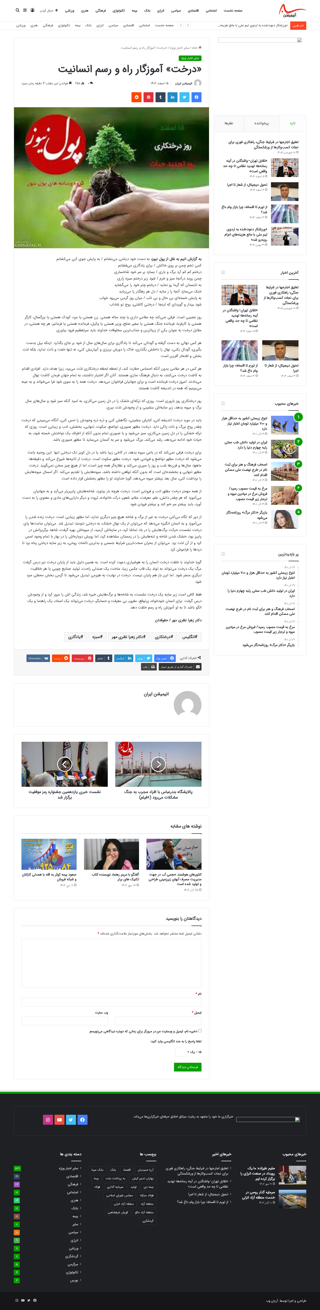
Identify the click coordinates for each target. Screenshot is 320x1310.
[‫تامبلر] (161, 97)
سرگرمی (73, 1264)
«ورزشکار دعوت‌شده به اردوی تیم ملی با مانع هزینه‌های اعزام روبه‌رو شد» (240, 25)
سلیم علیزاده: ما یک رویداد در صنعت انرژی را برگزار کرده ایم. (257, 1174)
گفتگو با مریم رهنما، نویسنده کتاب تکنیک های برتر (115, 877)
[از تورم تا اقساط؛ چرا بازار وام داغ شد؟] (284, 213)
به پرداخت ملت (115, 1178)
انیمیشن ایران (183, 83)
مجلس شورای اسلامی (119, 1195)
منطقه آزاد (147, 1204)
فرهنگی (101, 10)
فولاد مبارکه (147, 1195)
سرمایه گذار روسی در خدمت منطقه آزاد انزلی (258, 1195)
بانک (147, 10)
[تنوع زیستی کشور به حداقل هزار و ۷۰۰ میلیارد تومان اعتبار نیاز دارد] (284, 425)
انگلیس (188, 637)
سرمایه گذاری (115, 1186)
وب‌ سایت (101, 1012)
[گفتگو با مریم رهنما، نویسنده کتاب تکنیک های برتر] (111, 854)
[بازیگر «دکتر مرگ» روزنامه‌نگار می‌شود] (284, 519)
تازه (293, 123)
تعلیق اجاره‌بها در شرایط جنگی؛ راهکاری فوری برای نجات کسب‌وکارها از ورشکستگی (263, 144)
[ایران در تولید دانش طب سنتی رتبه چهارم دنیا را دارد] (284, 449)
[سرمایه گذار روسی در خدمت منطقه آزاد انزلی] (292, 1199)
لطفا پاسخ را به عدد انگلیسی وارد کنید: (176, 1041)
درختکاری (162, 637)
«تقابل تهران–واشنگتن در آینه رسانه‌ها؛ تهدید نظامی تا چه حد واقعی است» (245, 166)
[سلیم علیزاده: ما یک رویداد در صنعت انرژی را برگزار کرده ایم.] (292, 1175)
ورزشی (69, 10)
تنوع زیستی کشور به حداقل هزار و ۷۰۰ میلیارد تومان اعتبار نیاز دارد (244, 424)
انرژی (160, 10)
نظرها (228, 123)
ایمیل (197, 1012)
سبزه (96, 637)
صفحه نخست (233, 10)
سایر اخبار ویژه (179, 47)
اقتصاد (127, 1170)
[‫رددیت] (137, 97)
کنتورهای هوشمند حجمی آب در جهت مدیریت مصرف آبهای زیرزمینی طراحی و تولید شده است (175, 879)
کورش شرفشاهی (118, 1212)
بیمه (134, 10)
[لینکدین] (173, 97)
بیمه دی (149, 1186)
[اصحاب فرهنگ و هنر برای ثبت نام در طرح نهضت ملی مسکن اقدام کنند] (284, 471)
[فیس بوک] (197, 97)
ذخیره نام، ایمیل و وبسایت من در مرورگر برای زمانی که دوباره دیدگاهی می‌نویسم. (143, 1031)
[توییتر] (185, 97)
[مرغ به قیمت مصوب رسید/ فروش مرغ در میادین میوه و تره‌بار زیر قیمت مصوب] (284, 495)
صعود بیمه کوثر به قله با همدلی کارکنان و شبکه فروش (49, 877)
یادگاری (74, 637)
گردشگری (148, 1220)
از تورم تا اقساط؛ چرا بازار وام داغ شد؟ (244, 209)
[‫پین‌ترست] (149, 97)
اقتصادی (193, 10)
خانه (195, 47)
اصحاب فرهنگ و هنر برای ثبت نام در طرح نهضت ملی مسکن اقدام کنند (246, 470)
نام (199, 993)
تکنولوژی (119, 10)
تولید (133, 1186)
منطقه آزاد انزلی (124, 1204)
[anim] (292, 11)
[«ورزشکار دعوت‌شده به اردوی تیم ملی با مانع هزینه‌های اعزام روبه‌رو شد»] (284, 236)
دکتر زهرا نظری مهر (127, 637)
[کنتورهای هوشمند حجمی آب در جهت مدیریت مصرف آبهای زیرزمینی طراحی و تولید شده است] (174, 854)
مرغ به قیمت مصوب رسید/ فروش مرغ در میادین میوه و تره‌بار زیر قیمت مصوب (247, 494)
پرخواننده (261, 123)
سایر (75, 1224)
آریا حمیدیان (146, 1170)
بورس (74, 1280)
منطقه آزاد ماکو (144, 1212)
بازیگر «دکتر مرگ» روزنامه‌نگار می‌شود (246, 515)
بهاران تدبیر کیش (143, 1178)
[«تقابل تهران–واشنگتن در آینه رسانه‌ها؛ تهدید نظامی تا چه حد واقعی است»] (284, 167)
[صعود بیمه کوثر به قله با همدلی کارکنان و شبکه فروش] (49, 854)
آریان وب (272, 1301)
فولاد (97, 1186)
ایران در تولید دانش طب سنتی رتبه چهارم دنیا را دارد (245, 445)
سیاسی (176, 10)
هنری (84, 10)
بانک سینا (97, 1170)
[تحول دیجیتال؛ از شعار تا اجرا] (284, 191)
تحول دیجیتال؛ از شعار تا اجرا (247, 185)
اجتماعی (211, 10)
